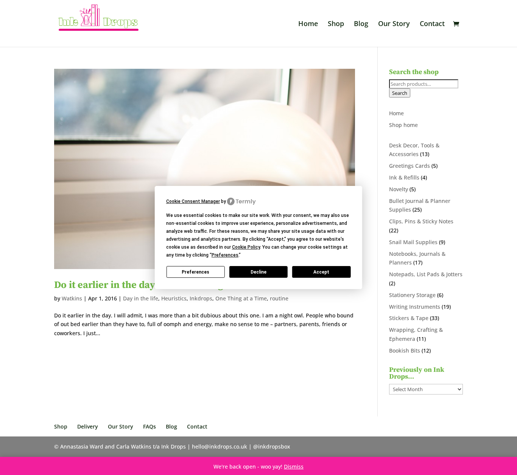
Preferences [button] (225, 255)
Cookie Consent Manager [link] (193, 201)
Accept (321, 272)
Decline (258, 272)
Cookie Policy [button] (246, 247)
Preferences (195, 272)
